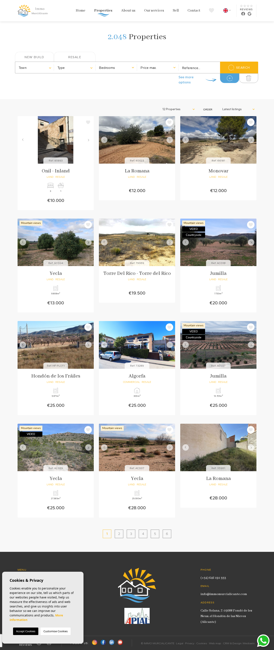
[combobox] (34, 67)
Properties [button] (103, 10)
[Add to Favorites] (88, 122)
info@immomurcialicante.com (224, 594)
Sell (176, 10)
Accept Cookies (25, 631)
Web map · (216, 643)
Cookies (201, 643)
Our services (154, 10)
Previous (22, 140)
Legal (179, 643)
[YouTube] (120, 643)
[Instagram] (94, 643)
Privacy (189, 643)
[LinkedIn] (111, 643)
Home (80, 10)
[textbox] (34, 68)
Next (89, 140)
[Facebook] (103, 643)
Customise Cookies (55, 631)
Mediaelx (249, 643)
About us (128, 10)
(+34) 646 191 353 (213, 578)
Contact (194, 10)
